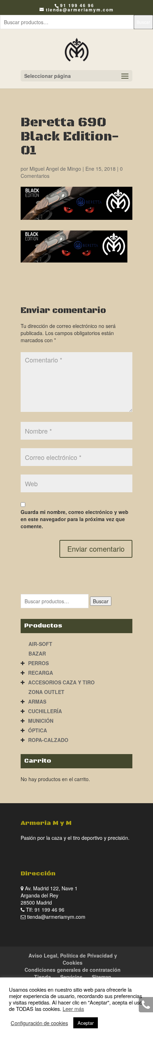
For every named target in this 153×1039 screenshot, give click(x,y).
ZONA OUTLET (46, 691)
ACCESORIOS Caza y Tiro (61, 682)
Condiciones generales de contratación (73, 969)
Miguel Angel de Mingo (55, 168)
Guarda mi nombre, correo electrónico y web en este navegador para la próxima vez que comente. (74, 519)
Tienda (42, 976)
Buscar (143, 22)
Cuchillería (45, 711)
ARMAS (37, 701)
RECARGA (40, 672)
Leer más (73, 1008)
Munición (40, 720)
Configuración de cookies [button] (39, 1023)
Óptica (37, 730)
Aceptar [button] (86, 1022)
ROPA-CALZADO (48, 739)
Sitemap (101, 976)
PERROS (38, 663)
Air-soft (40, 643)
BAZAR (37, 653)
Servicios (71, 976)
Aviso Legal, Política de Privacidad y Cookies (72, 959)
